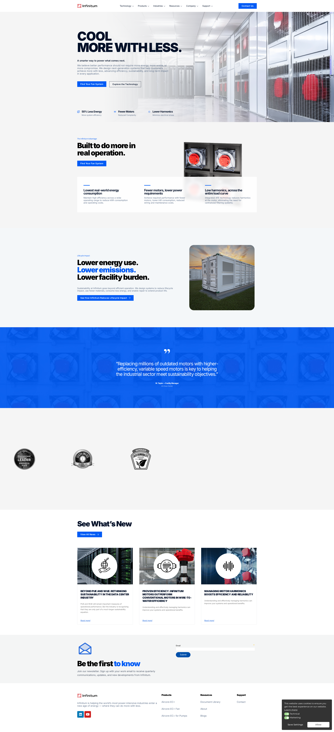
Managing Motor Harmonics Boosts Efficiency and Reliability (228, 593)
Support (206, 6)
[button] (286, 714)
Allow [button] (318, 724)
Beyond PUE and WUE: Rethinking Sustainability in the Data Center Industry (104, 594)
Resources (174, 6)
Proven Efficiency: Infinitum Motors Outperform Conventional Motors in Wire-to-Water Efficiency (167, 596)
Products (142, 6)
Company (191, 6)
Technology (125, 6)
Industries (158, 6)
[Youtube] (87, 714)
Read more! (85, 620)
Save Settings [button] (295, 724)
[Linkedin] (80, 714)
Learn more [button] (290, 710)
